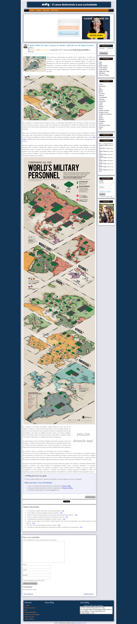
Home (32, 10)
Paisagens (102, 121)
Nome (24, 564)
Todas (101, 84)
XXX (100, 129)
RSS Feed (54, 10)
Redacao (34, 50)
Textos (101, 123)
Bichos (101, 92)
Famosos (101, 99)
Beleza (101, 90)
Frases (38, 10)
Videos (101, 127)
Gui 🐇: (101, 143)
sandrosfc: (102, 148)
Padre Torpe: (103, 151)
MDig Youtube (103, 66)
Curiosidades (44, 50)
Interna (108, 45)
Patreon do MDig (67, 488)
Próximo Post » (89, 594)
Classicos (102, 93)
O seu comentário (39, 540)
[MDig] (45, 4)
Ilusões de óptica (104, 110)
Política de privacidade (31, 614)
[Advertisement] (42, 27)
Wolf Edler (102, 73)
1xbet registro (103, 67)
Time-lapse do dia (104, 125)
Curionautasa (103, 69)
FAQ (25, 610)
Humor (101, 108)
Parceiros (46, 10)
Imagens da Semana (105, 114)
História (101, 106)
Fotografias (102, 101)
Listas (100, 116)
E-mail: (25, 569)
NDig (100, 64)
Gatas (100, 105)
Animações (102, 86)
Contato (27, 605)
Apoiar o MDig (66, 486)
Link (63, 511)
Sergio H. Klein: (103, 145)
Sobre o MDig (28, 619)
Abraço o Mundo (104, 75)
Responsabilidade (30, 612)
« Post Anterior (28, 594)
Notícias (101, 119)
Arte (100, 88)
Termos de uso (29, 617)
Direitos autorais (29, 608)
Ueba (100, 62)
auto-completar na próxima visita (34, 580)
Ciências (101, 95)
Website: (25, 575)
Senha (101, 187)
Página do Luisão (104, 71)
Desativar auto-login (106, 196)
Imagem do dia (103, 112)
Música (101, 118)
